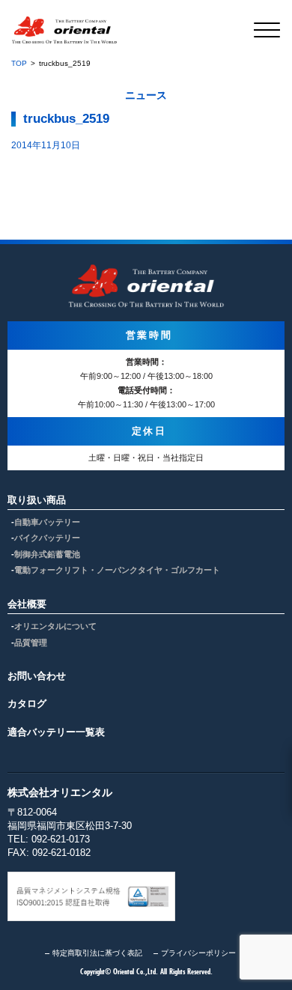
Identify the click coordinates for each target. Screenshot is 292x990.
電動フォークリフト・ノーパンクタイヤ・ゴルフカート (117, 569)
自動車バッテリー (47, 521)
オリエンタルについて (55, 626)
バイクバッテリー (47, 537)
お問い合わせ (36, 675)
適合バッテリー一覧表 (56, 732)
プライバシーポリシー (198, 953)
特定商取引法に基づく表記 (97, 953)
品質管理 (30, 642)
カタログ (26, 703)
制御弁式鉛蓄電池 (47, 554)
